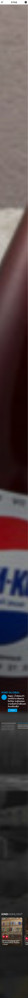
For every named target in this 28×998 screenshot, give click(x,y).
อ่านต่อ (12, 710)
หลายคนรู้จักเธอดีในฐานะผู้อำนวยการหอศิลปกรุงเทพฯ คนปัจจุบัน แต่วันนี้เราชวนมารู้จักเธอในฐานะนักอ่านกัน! (8, 727)
